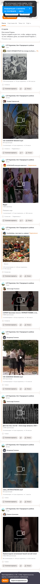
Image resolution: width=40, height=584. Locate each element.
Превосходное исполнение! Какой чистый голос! (20, 554)
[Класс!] (3, 84)
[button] (9, 17)
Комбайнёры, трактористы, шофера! (18, 233)
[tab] (4, 23)
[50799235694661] (3, 46)
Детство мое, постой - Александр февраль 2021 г (20, 426)
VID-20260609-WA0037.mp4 (13, 141)
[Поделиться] (21, 88)
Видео (5, 205)
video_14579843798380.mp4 (13, 490)
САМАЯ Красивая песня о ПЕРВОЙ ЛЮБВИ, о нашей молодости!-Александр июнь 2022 (20, 313)
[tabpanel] (20, 306)
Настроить (24, 13)
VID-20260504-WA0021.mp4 (13, 377)
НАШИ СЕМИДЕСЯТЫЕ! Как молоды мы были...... (21, 51)
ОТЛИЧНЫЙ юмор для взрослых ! (17, 165)
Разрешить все (12, 13)
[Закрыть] (30, 8)
